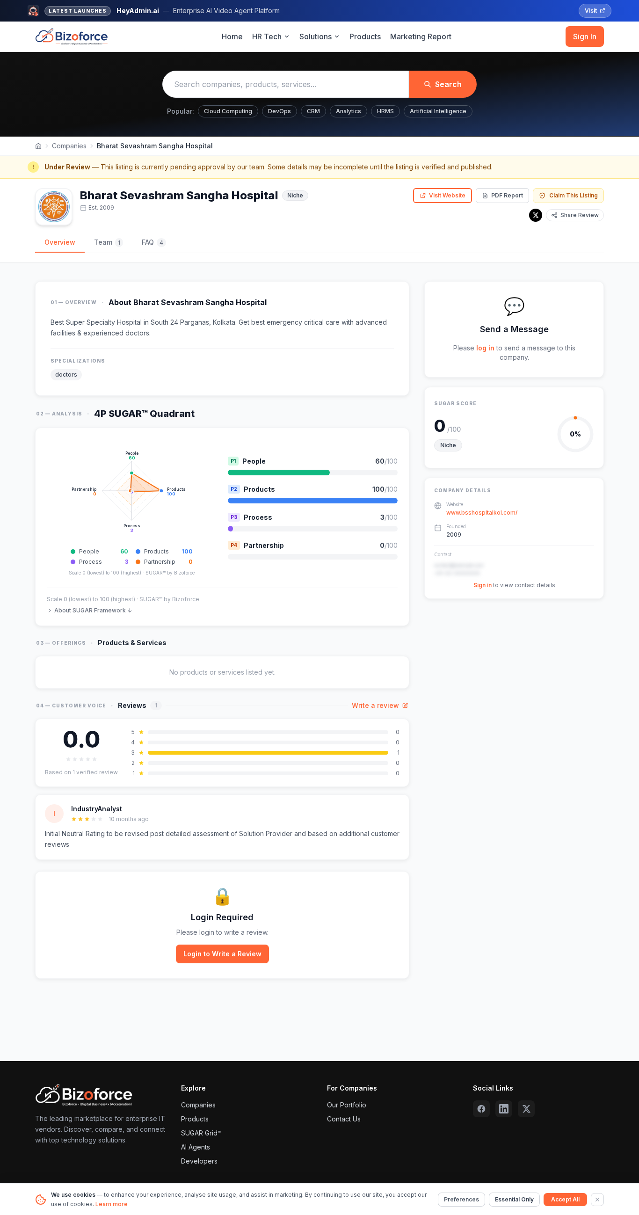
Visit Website (447, 195)
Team (107, 242)
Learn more (111, 1204)
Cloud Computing (228, 111)
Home (232, 36)
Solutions (315, 36)
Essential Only (514, 1199)
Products (365, 36)
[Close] (597, 1199)
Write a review (375, 705)
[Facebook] (481, 1108)
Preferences (461, 1199)
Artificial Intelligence (438, 111)
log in (485, 348)
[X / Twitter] (535, 215)
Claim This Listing (573, 195)
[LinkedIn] (503, 1108)
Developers (199, 1161)
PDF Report (507, 195)
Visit (591, 10)
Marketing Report (420, 36)
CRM (313, 111)
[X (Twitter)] (526, 1108)
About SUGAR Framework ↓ (93, 610)
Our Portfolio (346, 1105)
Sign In (584, 36)
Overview (59, 242)
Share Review (579, 214)
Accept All (565, 1199)
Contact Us (344, 1119)
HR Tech (267, 36)
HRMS (385, 111)
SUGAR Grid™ (201, 1133)
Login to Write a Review (222, 954)
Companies (69, 146)
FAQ (152, 242)
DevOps (279, 111)
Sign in (482, 585)
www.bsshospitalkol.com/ (481, 512)
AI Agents (195, 1147)
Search (448, 84)
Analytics (348, 111)
